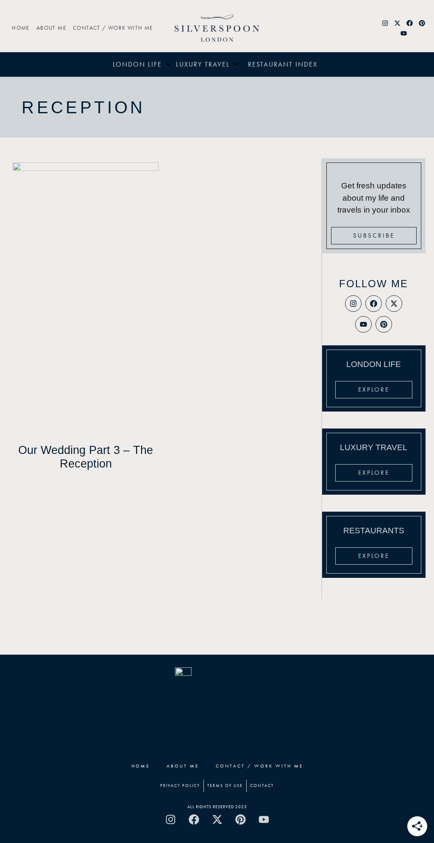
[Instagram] (385, 23)
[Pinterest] (422, 23)
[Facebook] (410, 23)
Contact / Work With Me (113, 27)
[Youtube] (403, 33)
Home (21, 27)
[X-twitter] (397, 23)
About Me (51, 27)
